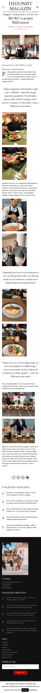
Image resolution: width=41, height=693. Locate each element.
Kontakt (4, 647)
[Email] (27, 477)
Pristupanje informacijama (10, 652)
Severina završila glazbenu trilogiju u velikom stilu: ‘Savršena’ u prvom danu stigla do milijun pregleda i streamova (21, 527)
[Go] (37, 7)
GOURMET (11, 27)
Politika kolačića (7, 657)
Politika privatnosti (7, 655)
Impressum (5, 642)
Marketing (5, 645)
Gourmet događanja (24, 27)
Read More (33, 690)
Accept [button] (25, 690)
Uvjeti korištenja (7, 650)
